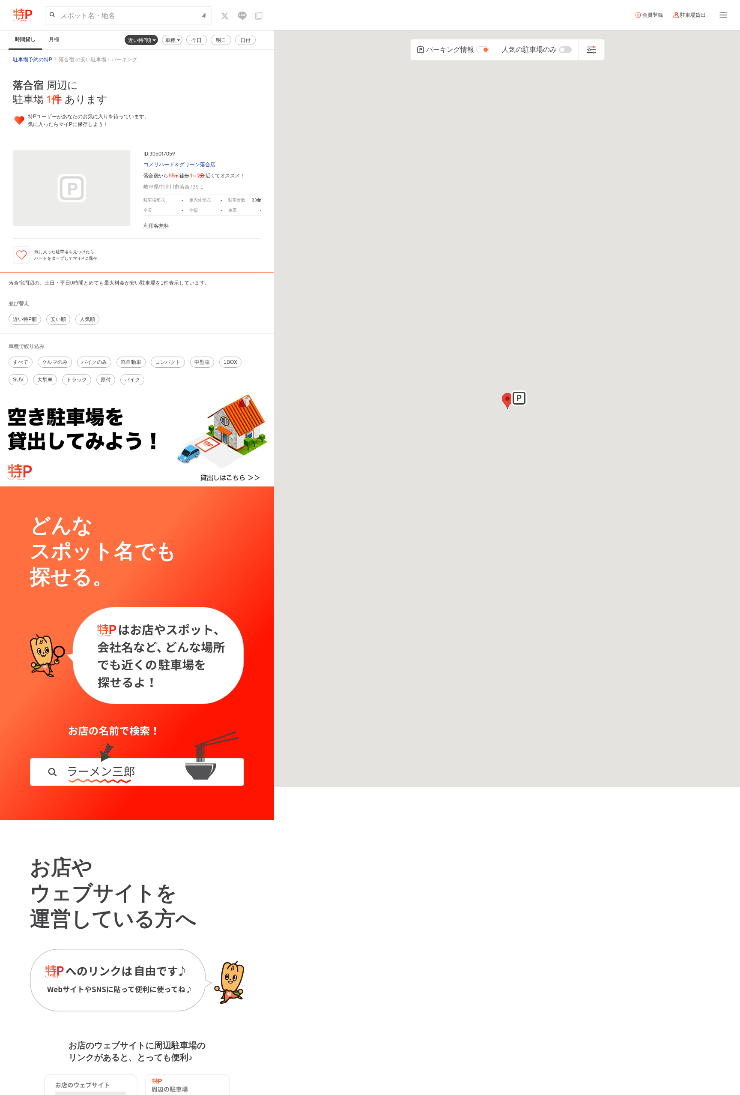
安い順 (58, 319)
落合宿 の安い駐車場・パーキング (98, 60)
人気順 (87, 319)
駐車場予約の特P (32, 60)
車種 (171, 40)
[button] (519, 398)
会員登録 (652, 15)
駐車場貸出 (693, 15)
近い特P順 (140, 40)
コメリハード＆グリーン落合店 (179, 165)
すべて (20, 362)
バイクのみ (94, 362)
